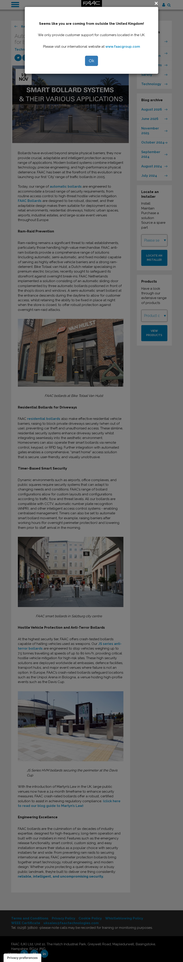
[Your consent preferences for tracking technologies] (22, 958)
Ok (91, 60)
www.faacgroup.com (122, 47)
